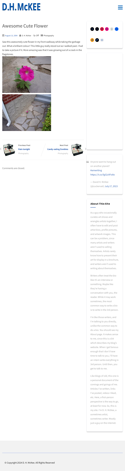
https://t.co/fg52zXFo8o (102, 174)
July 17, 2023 (111, 186)
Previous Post (24, 147)
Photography (49, 35)
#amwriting (96, 170)
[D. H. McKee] (21, 7)
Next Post (57, 147)
